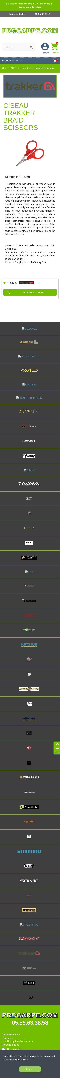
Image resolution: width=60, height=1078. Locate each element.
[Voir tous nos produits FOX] (30, 545)
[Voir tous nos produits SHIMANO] (29, 854)
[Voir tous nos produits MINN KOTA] (30, 691)
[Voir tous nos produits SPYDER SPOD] (30, 924)
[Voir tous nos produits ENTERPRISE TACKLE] (30, 516)
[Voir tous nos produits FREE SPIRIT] (30, 560)
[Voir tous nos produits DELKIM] (30, 501)
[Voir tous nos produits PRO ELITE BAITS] (30, 765)
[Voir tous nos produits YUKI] (30, 1000)
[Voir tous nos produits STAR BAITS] (30, 941)
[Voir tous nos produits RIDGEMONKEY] (30, 810)
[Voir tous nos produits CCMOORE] (30, 444)
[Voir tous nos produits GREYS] (30, 588)
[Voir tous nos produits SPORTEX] (30, 913)
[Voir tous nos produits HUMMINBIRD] (30, 603)
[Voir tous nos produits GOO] (30, 572)
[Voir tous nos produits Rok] (30, 824)
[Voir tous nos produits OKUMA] (30, 721)
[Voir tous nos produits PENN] (29, 751)
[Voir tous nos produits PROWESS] (30, 795)
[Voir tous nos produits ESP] (30, 531)
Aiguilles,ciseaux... (46, 68)
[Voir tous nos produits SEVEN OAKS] (30, 839)
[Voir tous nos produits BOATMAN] (30, 384)
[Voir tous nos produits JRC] (29, 618)
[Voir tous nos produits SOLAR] (30, 869)
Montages (28, 68)
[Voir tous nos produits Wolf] (30, 985)
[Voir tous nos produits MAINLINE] (30, 662)
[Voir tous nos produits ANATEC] (30, 345)
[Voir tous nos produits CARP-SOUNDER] (30, 429)
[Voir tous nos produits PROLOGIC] (30, 780)
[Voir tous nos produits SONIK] (30, 883)
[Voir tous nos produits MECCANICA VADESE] (30, 677)
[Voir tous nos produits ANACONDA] (30, 328)
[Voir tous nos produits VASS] (30, 970)
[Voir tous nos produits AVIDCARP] (30, 373)
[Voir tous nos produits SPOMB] (30, 898)
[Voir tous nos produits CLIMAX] (30, 470)
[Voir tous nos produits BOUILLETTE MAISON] (30, 398)
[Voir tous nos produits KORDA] (30, 633)
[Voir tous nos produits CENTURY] (30, 458)
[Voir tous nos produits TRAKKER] (30, 956)
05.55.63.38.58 (42, 14)
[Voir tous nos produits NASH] (30, 706)
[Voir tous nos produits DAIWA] (30, 486)
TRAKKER (13, 68)
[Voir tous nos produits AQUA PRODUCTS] (30, 356)
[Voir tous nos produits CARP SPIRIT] (30, 414)
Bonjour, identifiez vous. (12, 61)
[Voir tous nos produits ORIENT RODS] (30, 736)
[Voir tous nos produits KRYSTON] (30, 647)
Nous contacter (17, 14)
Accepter (30, 1069)
